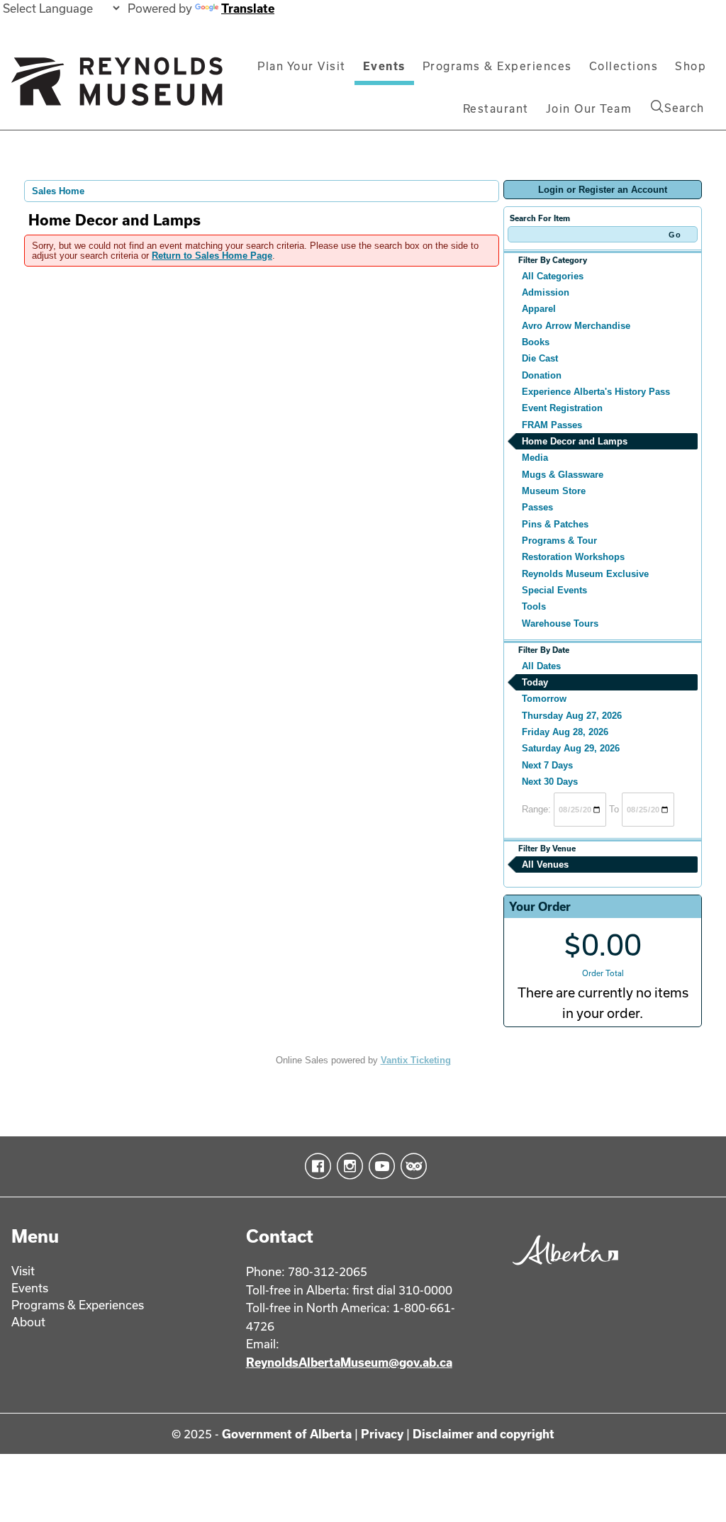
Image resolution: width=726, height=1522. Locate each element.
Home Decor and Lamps (574, 441)
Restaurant (496, 108)
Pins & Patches (555, 524)
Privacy (382, 1433)
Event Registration (562, 408)
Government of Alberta (287, 1433)
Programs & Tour (559, 540)
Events (384, 66)
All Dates (541, 666)
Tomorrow (544, 698)
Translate (247, 8)
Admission (545, 292)
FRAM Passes (552, 425)
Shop (690, 66)
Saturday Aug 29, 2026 (571, 748)
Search (684, 107)
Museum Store (554, 491)
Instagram (347, 1166)
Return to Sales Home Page (212, 255)
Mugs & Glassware (562, 474)
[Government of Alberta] (562, 1268)
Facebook (315, 1166)
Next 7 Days (547, 765)
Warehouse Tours (560, 623)
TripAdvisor (411, 1166)
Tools (534, 606)
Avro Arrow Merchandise (576, 325)
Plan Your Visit (301, 66)
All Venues (545, 864)
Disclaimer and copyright (483, 1433)
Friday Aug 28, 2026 (565, 732)
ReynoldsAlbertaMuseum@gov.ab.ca (349, 1362)
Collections (624, 66)
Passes (537, 507)
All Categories (552, 276)
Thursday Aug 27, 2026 (572, 715)
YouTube (379, 1166)
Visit (23, 1270)
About (28, 1321)
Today (535, 682)
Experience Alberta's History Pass (596, 391)
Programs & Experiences (497, 66)
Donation (542, 375)
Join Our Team (589, 108)
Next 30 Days (550, 781)
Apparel (539, 308)
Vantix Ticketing (416, 1060)
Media (535, 457)
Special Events (554, 590)
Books (535, 342)
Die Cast (540, 358)
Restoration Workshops (573, 557)
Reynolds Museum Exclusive (585, 574)
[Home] (117, 87)
